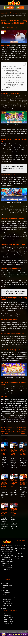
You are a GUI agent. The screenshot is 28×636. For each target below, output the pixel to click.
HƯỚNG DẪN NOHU (13, 13)
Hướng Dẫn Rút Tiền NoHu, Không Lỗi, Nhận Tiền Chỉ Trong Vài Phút (13, 452)
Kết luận (5, 89)
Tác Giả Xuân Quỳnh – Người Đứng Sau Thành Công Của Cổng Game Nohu (23, 452)
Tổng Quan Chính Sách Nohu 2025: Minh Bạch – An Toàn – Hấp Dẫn (4, 451)
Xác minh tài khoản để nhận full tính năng (15, 82)
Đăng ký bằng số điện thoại (11, 70)
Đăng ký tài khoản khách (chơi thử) (13, 75)
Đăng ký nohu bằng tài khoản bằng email (14, 72)
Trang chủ (4, 13)
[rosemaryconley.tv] (14, 2)
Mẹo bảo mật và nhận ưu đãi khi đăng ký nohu (13, 78)
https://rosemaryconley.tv (10, 610)
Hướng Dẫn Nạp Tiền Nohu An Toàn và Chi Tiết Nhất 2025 (23, 482)
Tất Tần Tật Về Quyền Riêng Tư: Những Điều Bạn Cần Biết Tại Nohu (4, 483)
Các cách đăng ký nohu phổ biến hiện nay (13, 68)
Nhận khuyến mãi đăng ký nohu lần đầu (14, 84)
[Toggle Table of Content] (23, 64)
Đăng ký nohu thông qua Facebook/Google (15, 73)
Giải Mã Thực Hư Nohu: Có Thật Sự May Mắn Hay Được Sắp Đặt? (13, 483)
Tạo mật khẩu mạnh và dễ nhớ (12, 80)
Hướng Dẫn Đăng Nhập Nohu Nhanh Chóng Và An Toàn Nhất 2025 (4, 512)
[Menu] (2, 3)
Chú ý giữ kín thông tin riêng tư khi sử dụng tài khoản (15, 86)
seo (16, 27)
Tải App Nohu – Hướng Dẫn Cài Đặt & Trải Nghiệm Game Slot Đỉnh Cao (13, 512)
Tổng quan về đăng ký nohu (9, 66)
